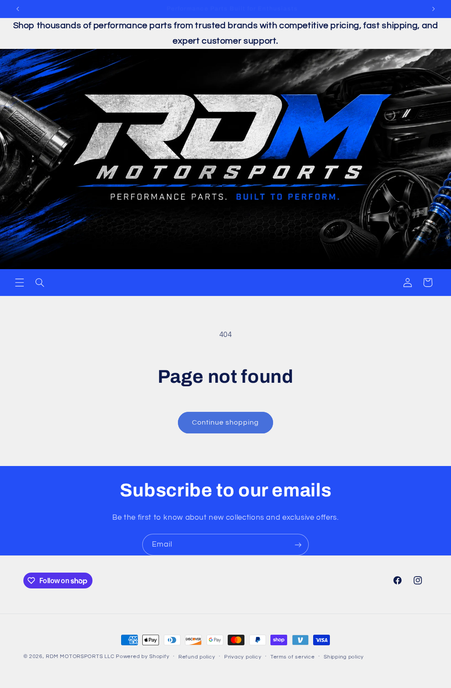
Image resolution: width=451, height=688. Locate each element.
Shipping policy (344, 657)
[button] (19, 282)
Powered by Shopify (142, 656)
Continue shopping (225, 422)
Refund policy (196, 657)
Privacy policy (242, 657)
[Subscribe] (298, 544)
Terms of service (292, 657)
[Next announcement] (433, 9)
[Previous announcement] (17, 9)
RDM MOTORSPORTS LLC (80, 656)
